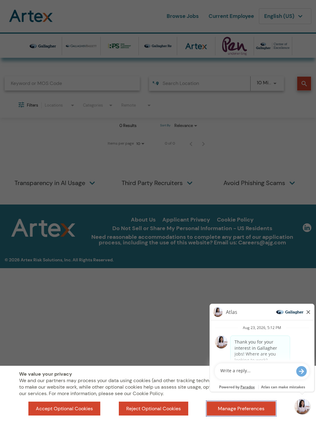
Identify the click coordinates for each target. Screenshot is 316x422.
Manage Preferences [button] (241, 408)
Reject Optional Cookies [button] (153, 408)
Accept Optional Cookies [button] (64, 408)
